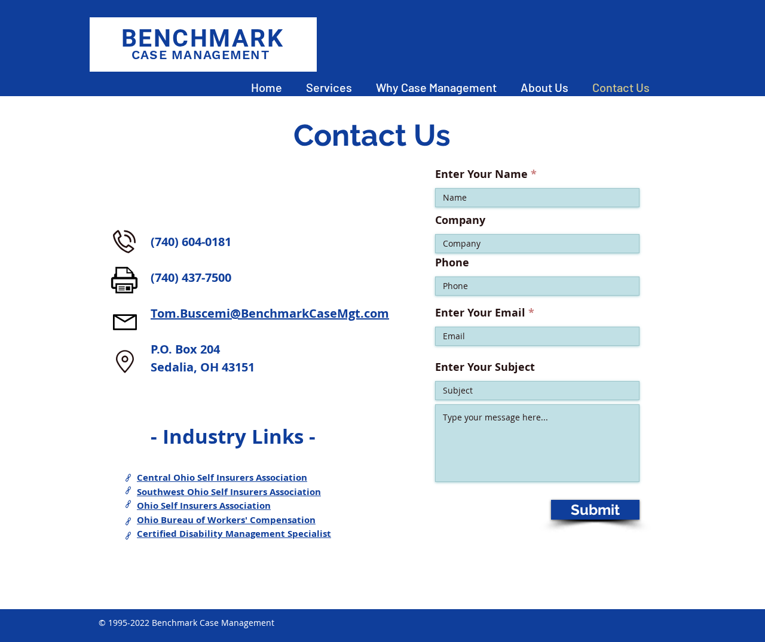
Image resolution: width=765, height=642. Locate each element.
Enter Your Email (480, 313)
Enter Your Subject (485, 367)
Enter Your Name (481, 174)
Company (460, 220)
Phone (452, 262)
